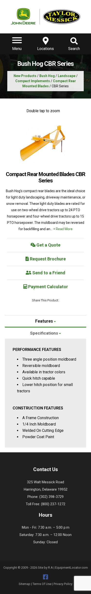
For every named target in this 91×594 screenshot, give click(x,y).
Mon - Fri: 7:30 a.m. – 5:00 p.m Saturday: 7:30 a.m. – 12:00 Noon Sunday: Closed (45, 534)
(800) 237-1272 (53, 504)
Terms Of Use (42, 584)
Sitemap (24, 584)
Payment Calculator (47, 286)
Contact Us (45, 469)
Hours (45, 515)
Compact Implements (32, 81)
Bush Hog (47, 76)
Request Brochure (47, 258)
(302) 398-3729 (51, 497)
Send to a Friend (48, 272)
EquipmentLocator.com (71, 567)
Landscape (66, 76)
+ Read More (63, 229)
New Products (25, 76)
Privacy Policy (63, 584)
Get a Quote (47, 245)
